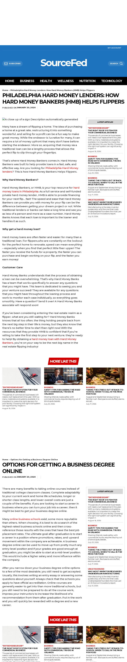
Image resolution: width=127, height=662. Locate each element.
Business (92, 157)
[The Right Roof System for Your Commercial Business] (21, 376)
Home (5, 90)
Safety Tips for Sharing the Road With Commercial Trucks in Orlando (104, 161)
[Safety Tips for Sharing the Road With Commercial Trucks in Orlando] (63, 376)
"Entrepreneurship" (98, 128)
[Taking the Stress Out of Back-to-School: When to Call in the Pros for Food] (105, 376)
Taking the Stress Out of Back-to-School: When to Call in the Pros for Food (105, 182)
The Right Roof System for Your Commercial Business (102, 131)
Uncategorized (96, 200)
